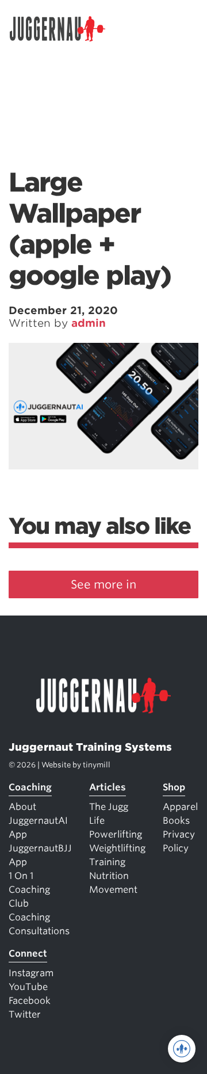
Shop (174, 787)
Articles (107, 787)
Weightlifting (117, 848)
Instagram (31, 973)
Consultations (39, 931)
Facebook (30, 1000)
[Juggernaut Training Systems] (62, 29)
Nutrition (109, 875)
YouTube (28, 986)
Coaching (30, 787)
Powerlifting (115, 834)
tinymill (96, 764)
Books (176, 820)
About (22, 806)
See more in (103, 584)
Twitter (25, 1014)
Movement (113, 889)
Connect (28, 953)
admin (88, 323)
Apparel (180, 806)
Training (107, 862)
